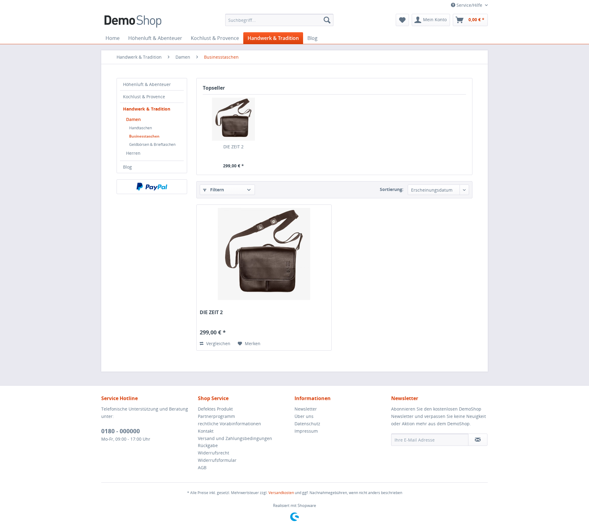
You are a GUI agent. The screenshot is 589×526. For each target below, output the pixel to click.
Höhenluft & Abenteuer (147, 84)
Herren (133, 153)
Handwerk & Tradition (146, 109)
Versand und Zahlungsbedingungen (235, 438)
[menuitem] (279, 20)
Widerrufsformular (217, 460)
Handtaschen (140, 128)
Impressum (306, 431)
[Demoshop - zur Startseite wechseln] (132, 21)
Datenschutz (307, 424)
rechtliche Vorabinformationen (229, 424)
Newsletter (305, 409)
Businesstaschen (144, 136)
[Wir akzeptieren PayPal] (152, 187)
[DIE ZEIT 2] (233, 119)
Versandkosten (281, 492)
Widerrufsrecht (213, 453)
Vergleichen (217, 343)
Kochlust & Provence (144, 96)
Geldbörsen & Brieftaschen (152, 144)
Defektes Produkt (215, 409)
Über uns (304, 416)
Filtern (216, 190)
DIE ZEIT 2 (233, 147)
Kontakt (206, 431)
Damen (133, 119)
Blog (127, 167)
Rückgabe (208, 445)
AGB (202, 467)
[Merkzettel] (402, 20)
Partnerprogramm (216, 416)
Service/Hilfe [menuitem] (469, 5)
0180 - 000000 (120, 431)
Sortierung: (391, 189)
